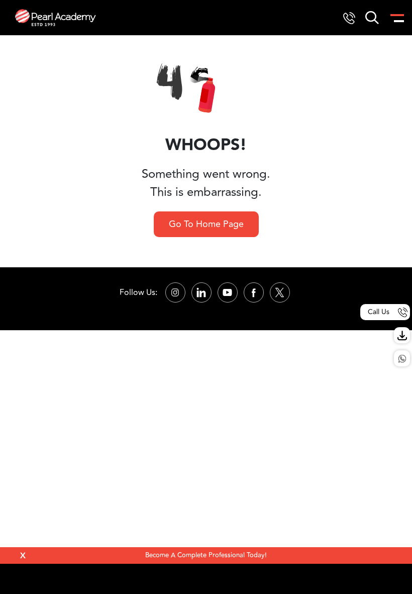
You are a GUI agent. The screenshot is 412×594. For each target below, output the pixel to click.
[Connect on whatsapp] (402, 358)
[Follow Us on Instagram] (175, 292)
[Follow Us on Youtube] (228, 292)
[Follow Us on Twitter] (280, 292)
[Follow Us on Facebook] (254, 292)
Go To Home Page (206, 224)
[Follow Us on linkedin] (201, 292)
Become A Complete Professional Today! (206, 555)
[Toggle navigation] (396, 17)
